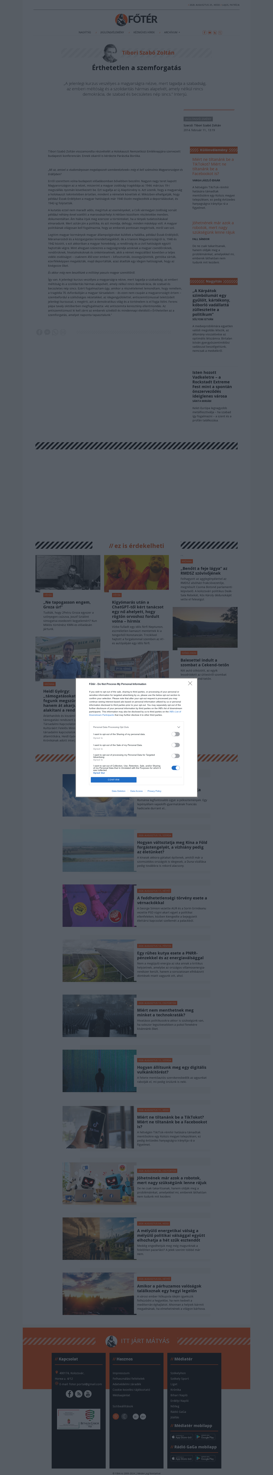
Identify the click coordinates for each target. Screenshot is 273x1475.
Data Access (136, 791)
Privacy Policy (154, 791)
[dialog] (136, 737)
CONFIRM (114, 780)
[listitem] (136, 727)
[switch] (176, 734)
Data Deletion (118, 791)
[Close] (191, 684)
